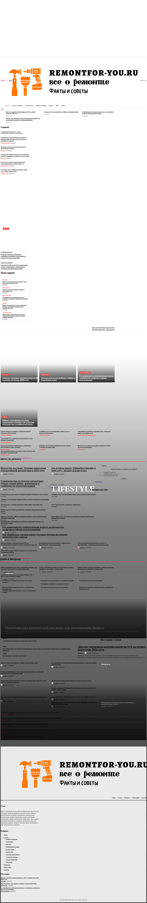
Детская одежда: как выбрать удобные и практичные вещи (18, 883)
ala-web (5, 474)
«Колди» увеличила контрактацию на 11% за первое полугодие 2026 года (14, 282)
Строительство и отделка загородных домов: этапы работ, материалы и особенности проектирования (22, 483)
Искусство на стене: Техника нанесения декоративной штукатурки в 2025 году (23, 469)
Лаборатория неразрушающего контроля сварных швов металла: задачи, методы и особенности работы (13, 316)
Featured (5, 279)
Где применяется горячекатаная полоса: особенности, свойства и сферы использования (15, 298)
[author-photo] (2, 474)
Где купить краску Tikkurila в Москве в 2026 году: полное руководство (73, 469)
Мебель (4, 303)
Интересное (5, 287)
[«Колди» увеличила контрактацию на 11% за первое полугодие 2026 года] (19, 360)
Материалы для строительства (87, 435)
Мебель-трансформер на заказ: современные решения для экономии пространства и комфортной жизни (14, 307)
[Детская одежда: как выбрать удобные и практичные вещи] (57, 360)
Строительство (6, 312)
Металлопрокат (6, 295)
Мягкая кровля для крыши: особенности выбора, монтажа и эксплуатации (16, 432)
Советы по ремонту (6, 435)
